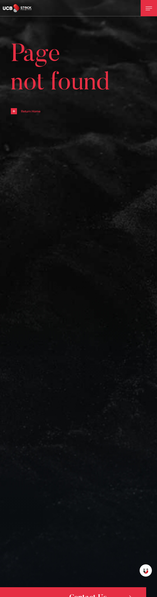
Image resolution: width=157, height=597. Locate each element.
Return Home (30, 111)
